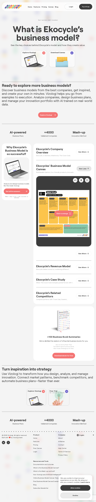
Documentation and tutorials (43, 464)
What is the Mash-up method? (44, 471)
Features (37, 7)
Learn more (85, 482)
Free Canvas (37, 448)
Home (30, 7)
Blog (56, 7)
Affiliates (61, 441)
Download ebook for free (63, 355)
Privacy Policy (63, 455)
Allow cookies (75, 488)
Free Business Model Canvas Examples (46, 481)
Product (36, 435)
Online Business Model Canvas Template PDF (48, 478)
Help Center (62, 448)
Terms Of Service (64, 451)
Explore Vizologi (46, 115)
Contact (61, 445)
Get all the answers (13, 191)
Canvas (51, 7)
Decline (75, 495)
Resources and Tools (40, 461)
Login (71, 7)
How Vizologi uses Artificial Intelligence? (47, 474)
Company (61, 435)
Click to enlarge (62, 213)
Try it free (85, 7)
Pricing (44, 7)
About (60, 438)
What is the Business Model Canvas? (46, 468)
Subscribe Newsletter (40, 488)
